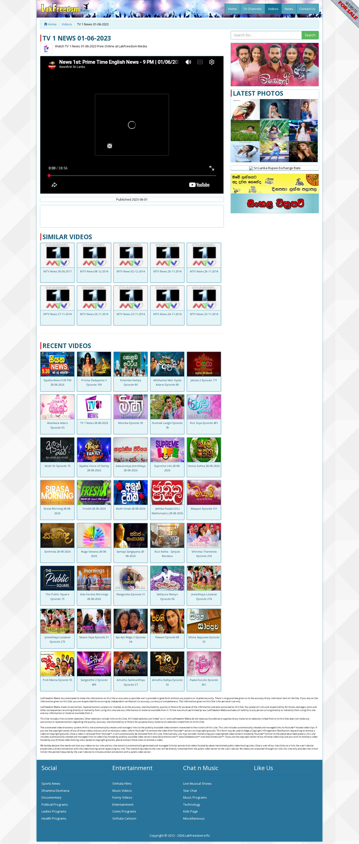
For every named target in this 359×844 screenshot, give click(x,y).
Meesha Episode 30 (130, 423)
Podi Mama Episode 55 (57, 680)
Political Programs (55, 804)
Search (310, 35)
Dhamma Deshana (55, 790)
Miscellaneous (194, 818)
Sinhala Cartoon (124, 818)
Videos (273, 9)
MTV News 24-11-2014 (167, 314)
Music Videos (122, 790)
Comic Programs (124, 811)
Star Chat (190, 790)
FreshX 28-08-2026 (94, 508)
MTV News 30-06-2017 (57, 271)
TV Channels (252, 9)
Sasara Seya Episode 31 (94, 637)
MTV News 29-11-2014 (167, 271)
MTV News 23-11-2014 (204, 314)
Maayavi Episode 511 (204, 508)
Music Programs (195, 797)
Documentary (52, 797)
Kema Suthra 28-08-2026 (204, 466)
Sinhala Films (122, 783)
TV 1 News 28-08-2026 (94, 423)
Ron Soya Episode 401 (204, 423)
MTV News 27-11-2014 (57, 314)
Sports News (51, 783)
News (289, 9)
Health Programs (54, 818)
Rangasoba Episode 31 (130, 594)
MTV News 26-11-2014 (94, 314)
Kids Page (190, 811)
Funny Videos (122, 797)
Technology (191, 804)
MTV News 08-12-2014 (94, 271)
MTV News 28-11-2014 (204, 271)
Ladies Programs (54, 811)
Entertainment (122, 804)
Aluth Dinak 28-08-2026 (130, 508)
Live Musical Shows (197, 783)
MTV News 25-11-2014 (131, 314)
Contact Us (307, 9)
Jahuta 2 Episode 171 (204, 380)
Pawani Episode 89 (167, 637)
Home (232, 9)
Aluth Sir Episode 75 (57, 466)
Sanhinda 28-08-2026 (57, 551)
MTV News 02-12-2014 (131, 271)
